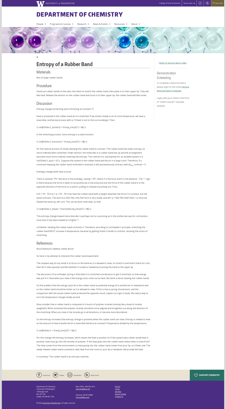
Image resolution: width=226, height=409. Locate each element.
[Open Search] (207, 3)
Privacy (117, 386)
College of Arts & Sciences (169, 3)
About (134, 24)
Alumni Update (120, 394)
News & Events (100, 24)
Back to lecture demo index (173, 63)
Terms (117, 389)
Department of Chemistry (79, 14)
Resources (119, 24)
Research (81, 24)
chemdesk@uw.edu (83, 389)
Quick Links (188, 3)
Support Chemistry (209, 375)
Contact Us (119, 397)
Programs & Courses (60, 24)
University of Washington (51, 403)
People (39, 24)
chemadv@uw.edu (82, 397)
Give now (219, 3)
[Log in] (200, 3)
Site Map (118, 392)
